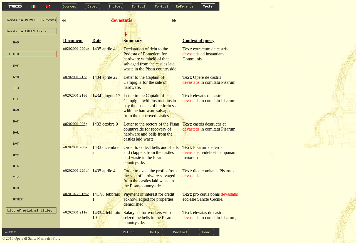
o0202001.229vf (75, 170)
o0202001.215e (75, 77)
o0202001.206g (75, 124)
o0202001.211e (75, 212)
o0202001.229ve (76, 48)
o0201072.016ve (76, 194)
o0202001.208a (75, 147)
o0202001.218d (75, 95)
